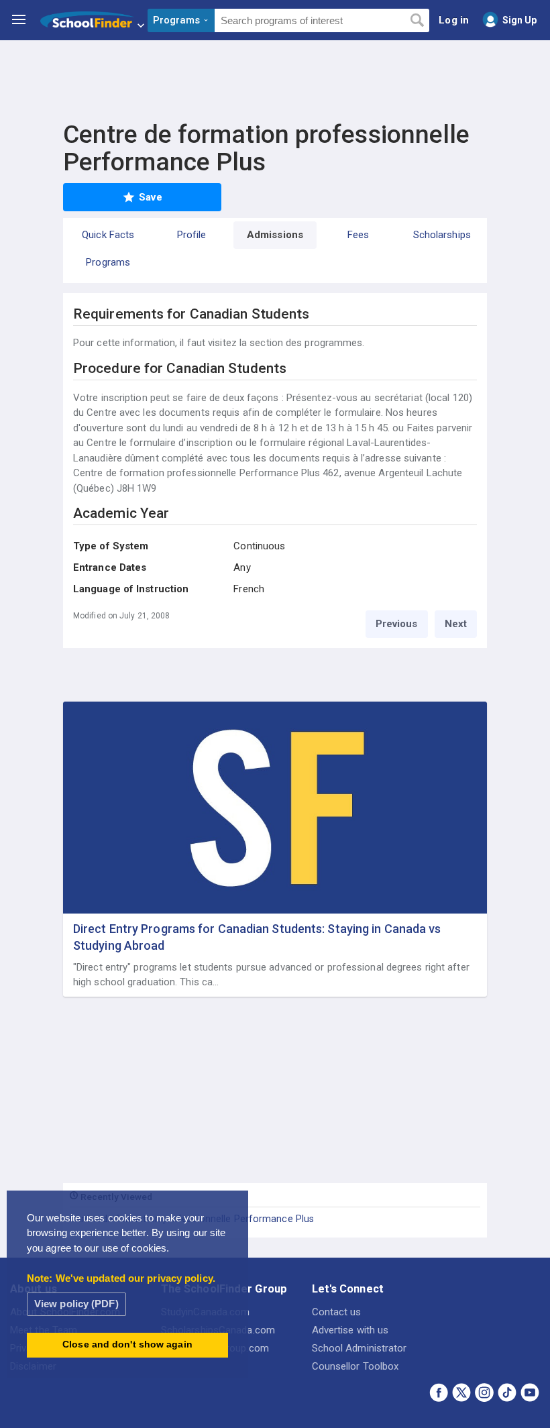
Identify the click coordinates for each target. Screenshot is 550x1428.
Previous (397, 624)
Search (416, 21)
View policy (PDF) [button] (76, 1303)
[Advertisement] (275, 77)
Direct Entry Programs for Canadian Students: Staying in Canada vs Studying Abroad (257, 937)
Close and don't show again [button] (127, 1344)
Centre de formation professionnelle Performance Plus (192, 1218)
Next (456, 624)
